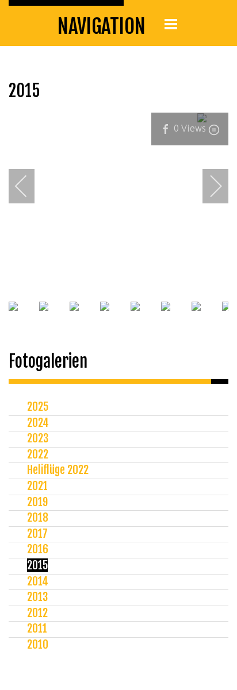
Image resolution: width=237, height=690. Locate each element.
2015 (37, 565)
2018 (37, 518)
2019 (37, 502)
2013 (37, 597)
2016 (37, 549)
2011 (37, 628)
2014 (37, 581)
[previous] (29, 186)
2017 (37, 534)
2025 (37, 407)
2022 (37, 454)
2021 (37, 486)
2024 (38, 423)
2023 (37, 438)
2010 (37, 645)
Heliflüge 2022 (58, 470)
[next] (208, 186)
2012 (37, 613)
